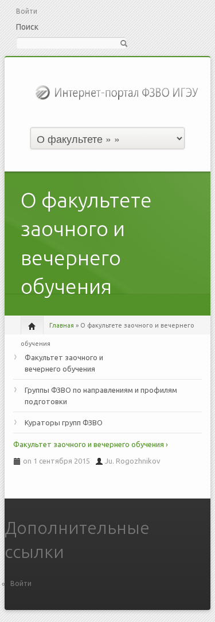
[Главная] (117, 91)
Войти (26, 11)
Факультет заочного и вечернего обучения (64, 363)
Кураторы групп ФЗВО (64, 422)
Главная (61, 325)
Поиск (27, 26)
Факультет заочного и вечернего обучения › (90, 444)
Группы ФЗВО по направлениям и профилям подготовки (101, 395)
